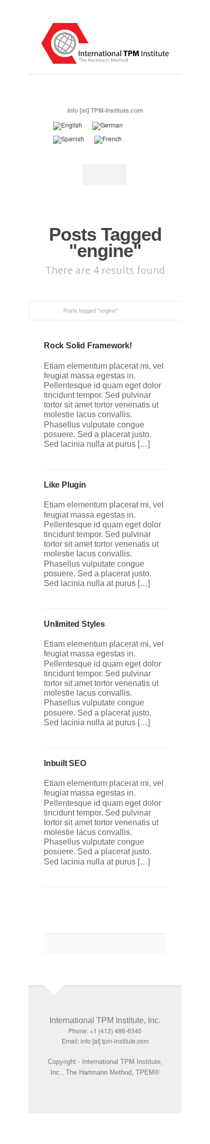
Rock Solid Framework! (88, 345)
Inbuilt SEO (65, 763)
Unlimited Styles (74, 624)
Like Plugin (65, 484)
